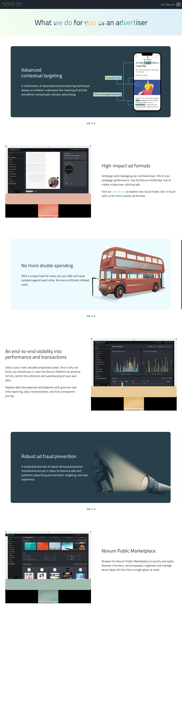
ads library (119, 191)
